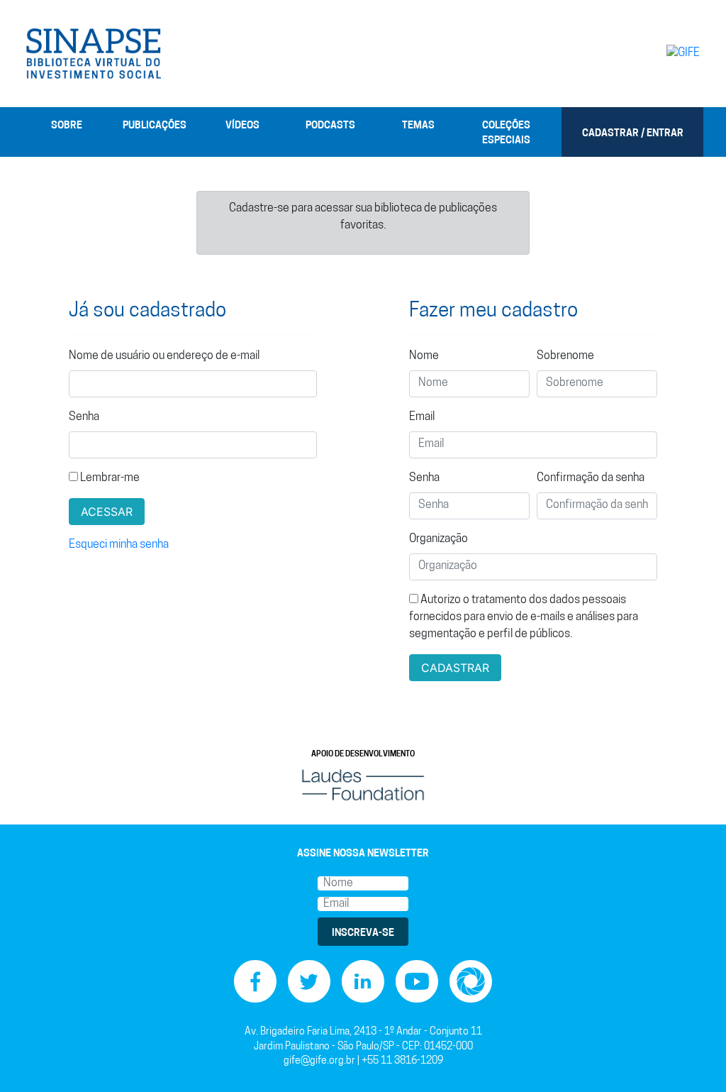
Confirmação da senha (590, 478)
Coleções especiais (506, 133)
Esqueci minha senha (119, 545)
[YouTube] (417, 981)
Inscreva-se (363, 933)
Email (422, 417)
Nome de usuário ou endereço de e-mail (164, 356)
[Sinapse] (93, 54)
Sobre (66, 126)
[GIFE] (661, 53)
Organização (438, 539)
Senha (84, 417)
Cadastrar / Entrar (632, 133)
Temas (418, 126)
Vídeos (242, 126)
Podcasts (330, 126)
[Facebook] (255, 981)
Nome (424, 356)
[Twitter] (309, 981)
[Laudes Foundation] (363, 785)
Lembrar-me (109, 478)
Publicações (154, 126)
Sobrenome (565, 356)
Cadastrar (455, 668)
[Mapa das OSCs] (470, 981)
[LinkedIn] (363, 981)
